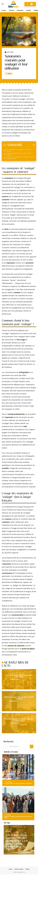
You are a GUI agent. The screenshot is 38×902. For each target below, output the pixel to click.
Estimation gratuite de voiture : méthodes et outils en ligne (19, 720)
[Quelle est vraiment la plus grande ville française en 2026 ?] (18, 800)
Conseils (8, 815)
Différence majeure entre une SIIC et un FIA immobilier (19, 698)
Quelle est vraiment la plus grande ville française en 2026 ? (18, 817)
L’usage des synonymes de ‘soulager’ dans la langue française (20, 157)
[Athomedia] (13, 4)
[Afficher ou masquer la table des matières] (28, 145)
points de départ (28, 649)
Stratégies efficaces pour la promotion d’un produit (18, 783)
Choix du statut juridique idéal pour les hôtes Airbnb (19, 676)
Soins (9, 73)
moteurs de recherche (16, 646)
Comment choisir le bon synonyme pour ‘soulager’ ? (18, 154)
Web (9, 831)
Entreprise (9, 782)
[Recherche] (27, 4)
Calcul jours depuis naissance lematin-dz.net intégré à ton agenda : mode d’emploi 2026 (17, 840)
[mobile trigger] (3, 4)
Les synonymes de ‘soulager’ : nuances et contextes (19, 150)
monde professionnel (16, 414)
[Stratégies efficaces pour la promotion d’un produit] (18, 767)
